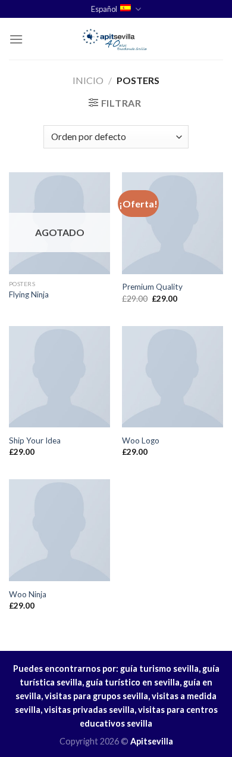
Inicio (88, 80)
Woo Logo (140, 440)
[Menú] (16, 39)
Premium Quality (152, 286)
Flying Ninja (29, 294)
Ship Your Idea (35, 440)
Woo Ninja (27, 594)
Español (104, 9)
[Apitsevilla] (116, 39)
